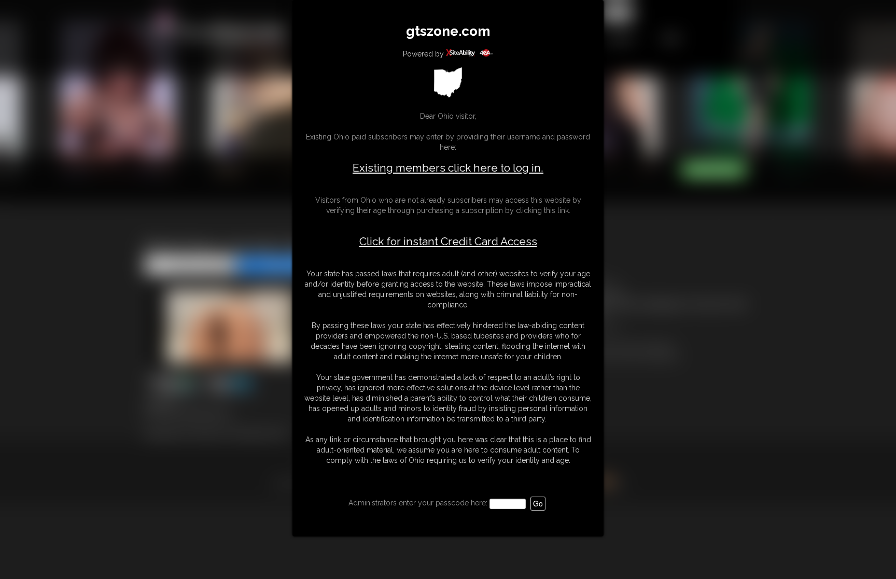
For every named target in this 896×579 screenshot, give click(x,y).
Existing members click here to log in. (448, 167)
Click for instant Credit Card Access (448, 241)
